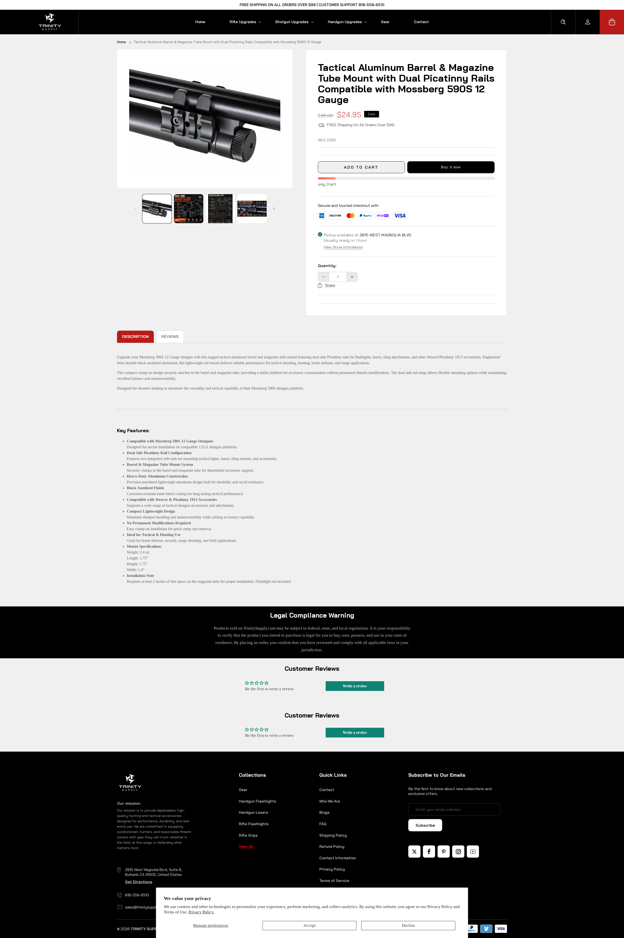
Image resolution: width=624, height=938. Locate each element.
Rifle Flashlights (254, 824)
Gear (243, 789)
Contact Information (337, 858)
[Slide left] (135, 208)
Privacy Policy (332, 869)
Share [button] (330, 285)
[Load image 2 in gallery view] (188, 208)
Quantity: (327, 265)
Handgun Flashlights (257, 801)
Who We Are (329, 801)
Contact (326, 789)
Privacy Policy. (201, 912)
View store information (343, 247)
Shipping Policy (333, 835)
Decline (408, 925)
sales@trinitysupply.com (145, 907)
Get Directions (138, 882)
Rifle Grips (248, 835)
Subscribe (425, 825)
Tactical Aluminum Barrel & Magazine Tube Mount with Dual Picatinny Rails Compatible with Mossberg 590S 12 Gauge (227, 42)
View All (246, 846)
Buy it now (451, 167)
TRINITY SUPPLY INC (150, 929)
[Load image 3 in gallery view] (220, 208)
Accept (309, 925)
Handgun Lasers (253, 812)
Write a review (355, 686)
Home (121, 42)
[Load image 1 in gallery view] (156, 208)
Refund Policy (331, 846)
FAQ (322, 824)
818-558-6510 (137, 895)
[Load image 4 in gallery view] (251, 208)
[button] (240, 22)
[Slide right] (273, 208)
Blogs (324, 812)
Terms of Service (334, 880)
